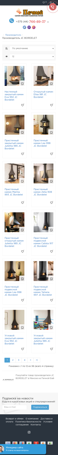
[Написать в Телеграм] (24, 27)
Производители (13, 35)
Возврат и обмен (14, 419)
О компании (32, 419)
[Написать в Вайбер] (29, 27)
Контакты (36, 425)
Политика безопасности (28, 422)
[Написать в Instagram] (33, 27)
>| (37, 360)
